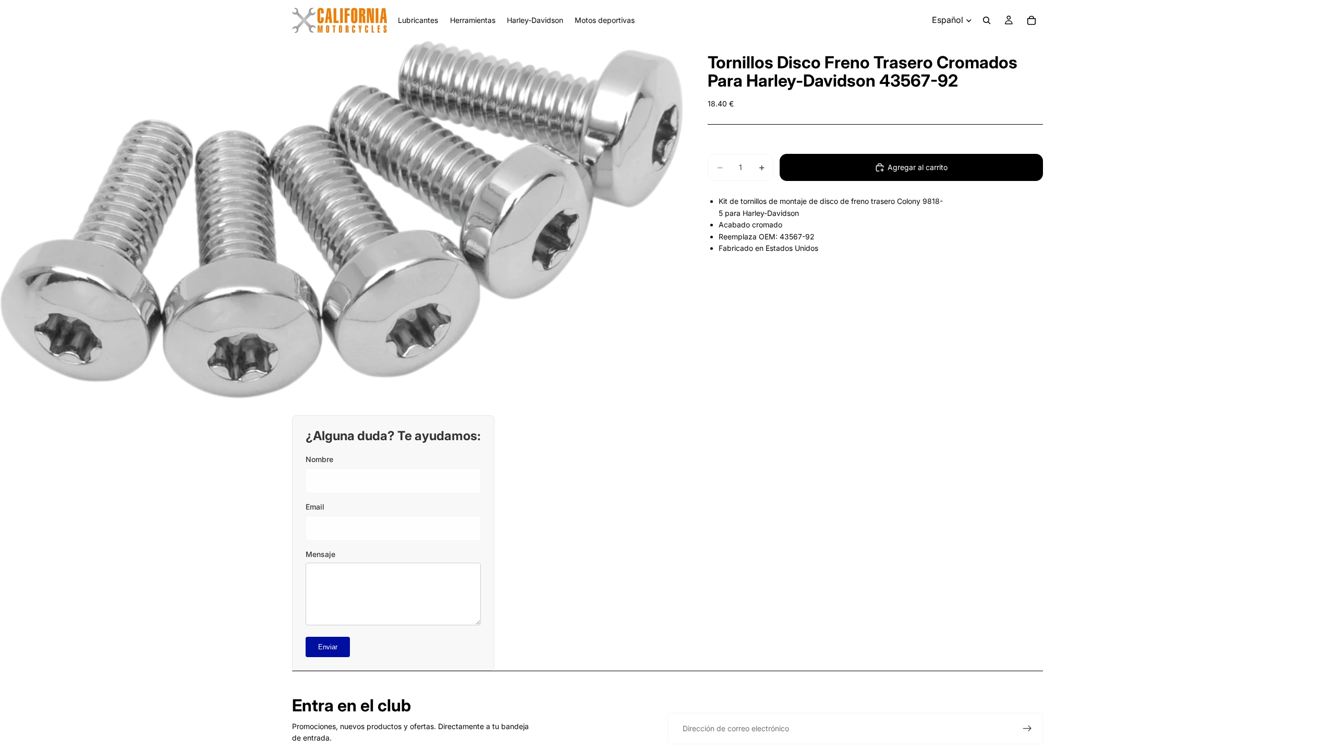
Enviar (327, 647)
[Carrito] (1031, 20)
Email (315, 506)
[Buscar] (986, 20)
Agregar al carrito (918, 167)
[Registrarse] (1027, 729)
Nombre (319, 459)
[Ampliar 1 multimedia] (341, 220)
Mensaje (320, 554)
